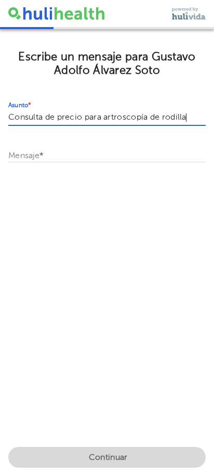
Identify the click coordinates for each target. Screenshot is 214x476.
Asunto (19, 105)
